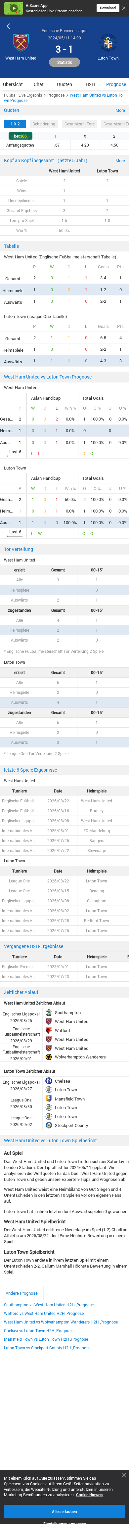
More (120, 110)
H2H (90, 84)
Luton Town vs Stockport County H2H (37, 1347)
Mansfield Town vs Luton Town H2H (36, 1339)
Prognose (116, 84)
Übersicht (13, 84)
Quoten (64, 84)
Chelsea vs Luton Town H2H (29, 1330)
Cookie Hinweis (89, 1494)
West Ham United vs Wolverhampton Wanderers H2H (51, 1321)
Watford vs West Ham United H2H (34, 1313)
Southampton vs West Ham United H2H (39, 1304)
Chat (39, 84)
